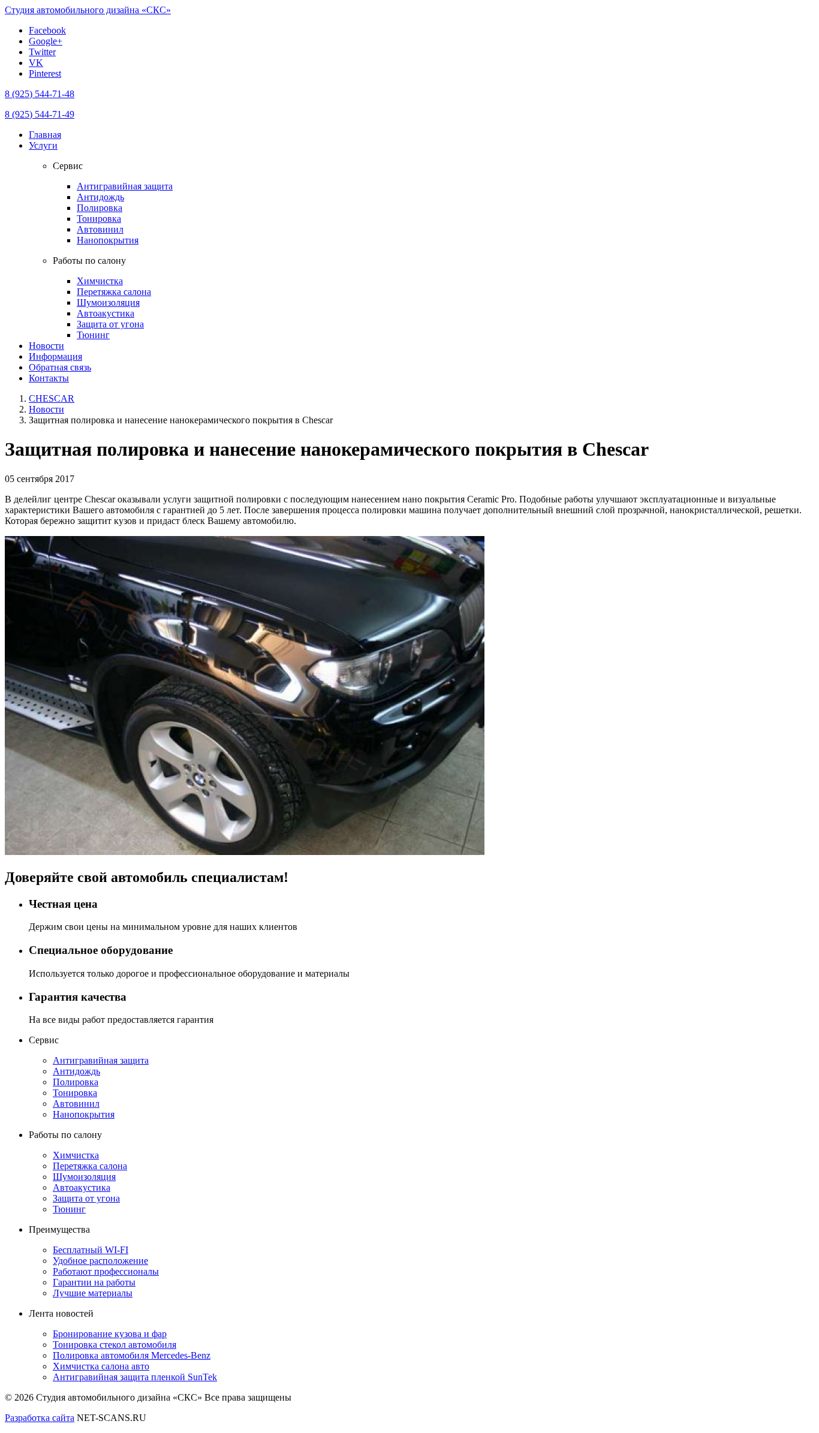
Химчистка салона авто (101, 1366)
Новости (46, 346)
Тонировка (99, 218)
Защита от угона (110, 324)
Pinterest (45, 73)
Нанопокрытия (107, 240)
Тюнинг (93, 335)
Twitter (42, 52)
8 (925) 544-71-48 (39, 94)
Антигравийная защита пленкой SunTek (135, 1377)
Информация (55, 356)
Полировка (99, 208)
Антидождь (100, 197)
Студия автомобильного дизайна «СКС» (88, 10)
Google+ (45, 41)
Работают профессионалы (106, 1271)
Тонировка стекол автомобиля (114, 1344)
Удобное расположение (100, 1261)
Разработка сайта (39, 1418)
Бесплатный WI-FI (90, 1250)
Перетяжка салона (114, 292)
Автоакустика (105, 313)
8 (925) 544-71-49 (39, 114)
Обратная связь (60, 367)
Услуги (43, 145)
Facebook (47, 30)
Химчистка (100, 281)
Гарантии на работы (94, 1282)
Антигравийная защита (125, 186)
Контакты (49, 378)
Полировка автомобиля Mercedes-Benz (131, 1355)
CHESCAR (51, 398)
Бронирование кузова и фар (110, 1334)
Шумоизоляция (108, 302)
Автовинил (100, 229)
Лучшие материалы (93, 1293)
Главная (45, 135)
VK (36, 63)
